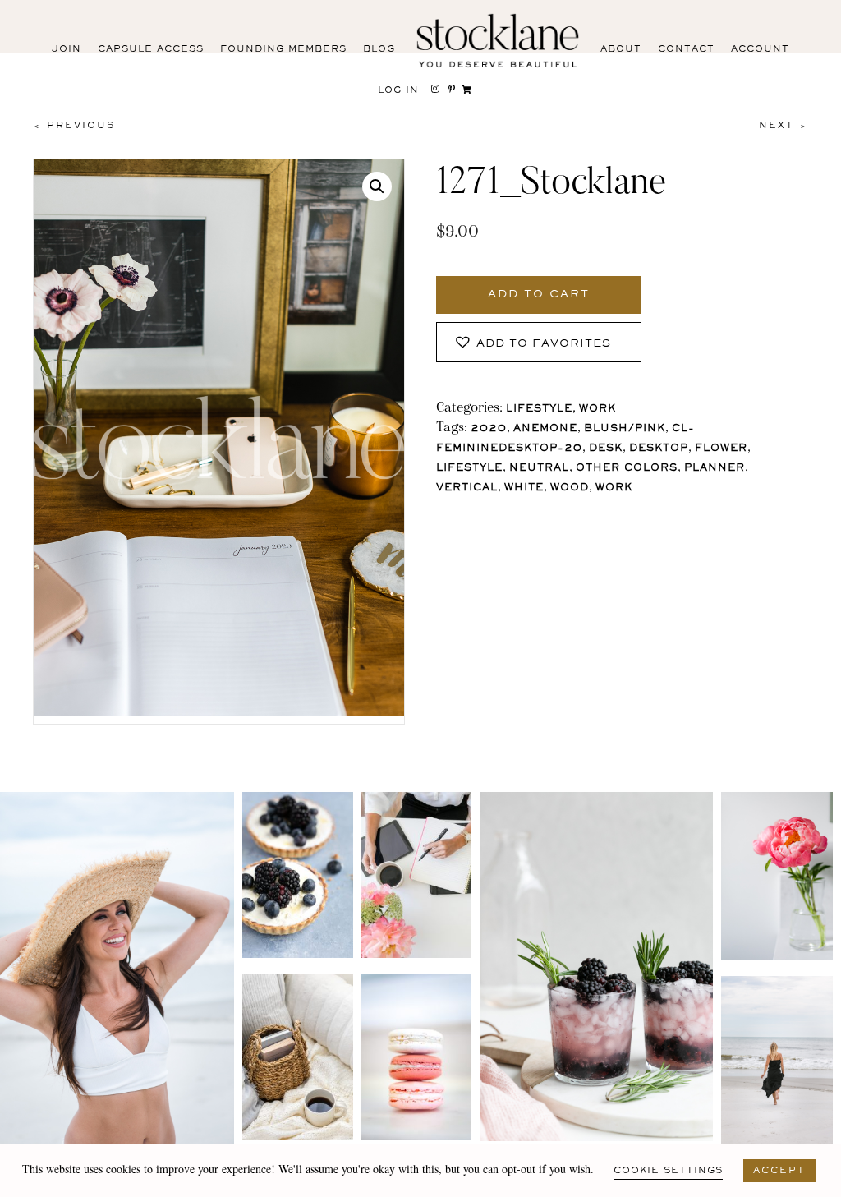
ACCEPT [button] (779, 1171)
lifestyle (469, 468)
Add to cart (539, 295)
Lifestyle (539, 409)
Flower (721, 448)
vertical (467, 488)
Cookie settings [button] (668, 1171)
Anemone (545, 429)
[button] (377, 186)
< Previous (74, 126)
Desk (606, 448)
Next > (783, 126)
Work (597, 409)
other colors (627, 468)
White (524, 488)
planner (714, 468)
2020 (489, 429)
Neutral (539, 468)
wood (569, 488)
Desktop (658, 448)
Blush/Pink (624, 429)
